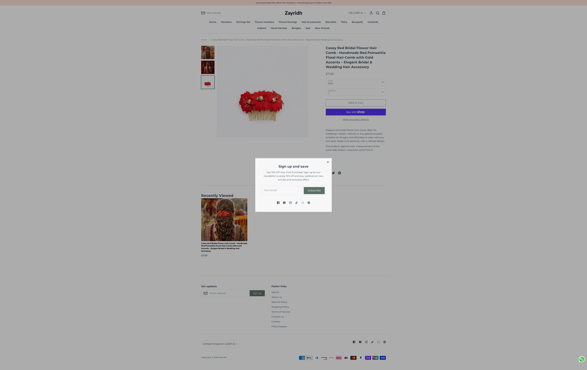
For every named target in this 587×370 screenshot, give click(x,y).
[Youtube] (284, 203)
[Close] (328, 162)
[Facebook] (278, 203)
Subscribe (314, 190)
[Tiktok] (297, 203)
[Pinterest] (309, 203)
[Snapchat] (303, 203)
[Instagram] (290, 203)
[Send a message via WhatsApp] (581, 359)
